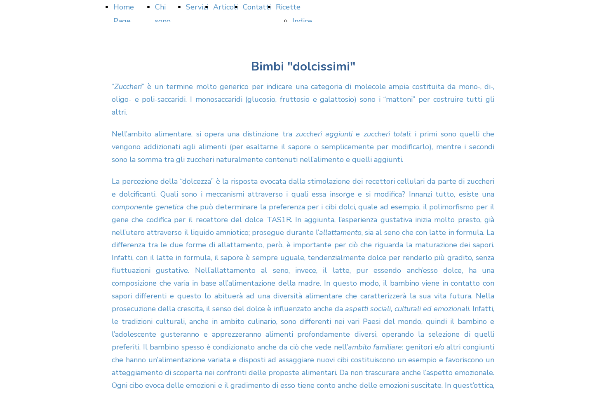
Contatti (257, 7)
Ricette (288, 7)
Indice (302, 21)
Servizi (197, 7)
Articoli (225, 7)
